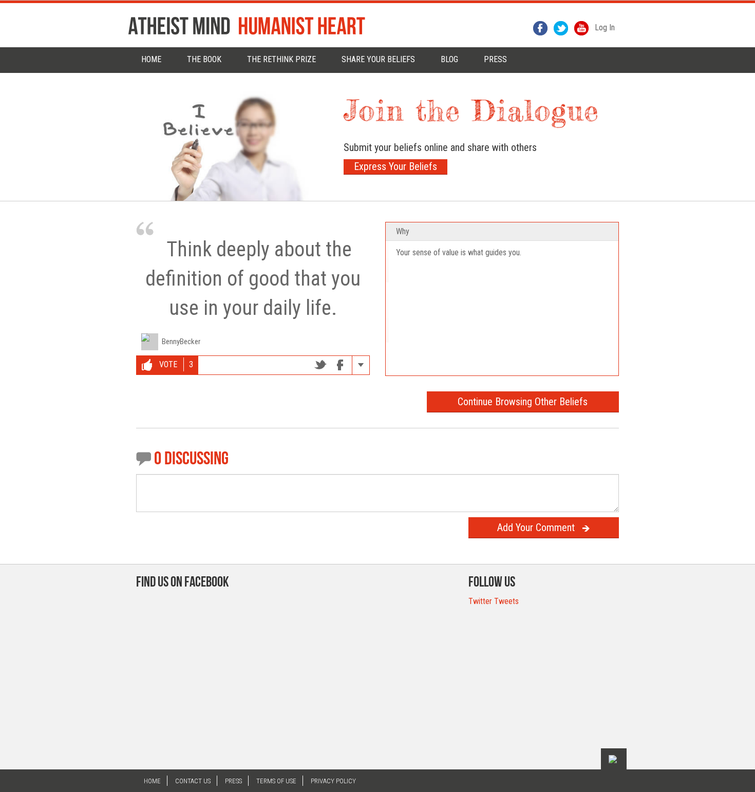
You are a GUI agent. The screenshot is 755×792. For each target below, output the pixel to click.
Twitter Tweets (493, 601)
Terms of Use (276, 781)
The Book (204, 59)
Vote (167, 364)
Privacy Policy (333, 781)
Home (151, 59)
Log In (605, 27)
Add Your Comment (536, 527)
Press (233, 781)
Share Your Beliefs (378, 59)
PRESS (495, 59)
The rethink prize (281, 59)
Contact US (193, 781)
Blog (449, 59)
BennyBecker (181, 341)
